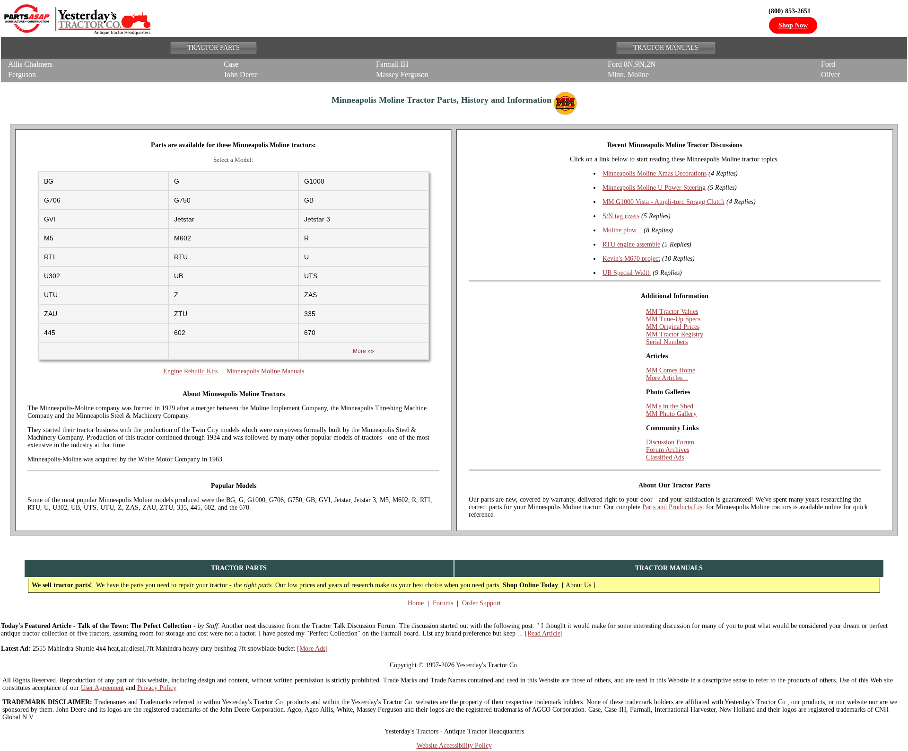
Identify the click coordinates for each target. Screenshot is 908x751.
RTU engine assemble (631, 244)
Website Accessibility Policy (454, 745)
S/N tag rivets (620, 216)
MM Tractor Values (672, 311)
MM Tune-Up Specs (673, 319)
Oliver (830, 75)
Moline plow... (622, 230)
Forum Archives (667, 449)
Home (416, 603)
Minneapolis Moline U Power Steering (654, 187)
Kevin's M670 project (631, 258)
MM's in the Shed (669, 406)
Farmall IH (392, 64)
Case (231, 64)
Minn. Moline (628, 75)
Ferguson (22, 75)
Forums (443, 603)
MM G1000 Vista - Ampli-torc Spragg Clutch (663, 201)
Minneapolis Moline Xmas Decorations (654, 173)
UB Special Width (626, 272)
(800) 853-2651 (789, 11)
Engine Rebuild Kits (190, 371)
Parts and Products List (673, 507)
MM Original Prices (672, 326)
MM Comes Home (670, 370)
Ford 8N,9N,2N (632, 64)
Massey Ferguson (402, 75)
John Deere (241, 75)
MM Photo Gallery (671, 413)
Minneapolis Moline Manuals (265, 371)
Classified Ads (665, 457)
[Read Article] (544, 633)
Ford (828, 64)
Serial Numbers (667, 341)
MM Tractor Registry (674, 334)
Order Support (481, 603)
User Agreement (102, 687)
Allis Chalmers (30, 64)
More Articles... (667, 377)
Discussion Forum (670, 442)
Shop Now (793, 25)
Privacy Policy (156, 687)
